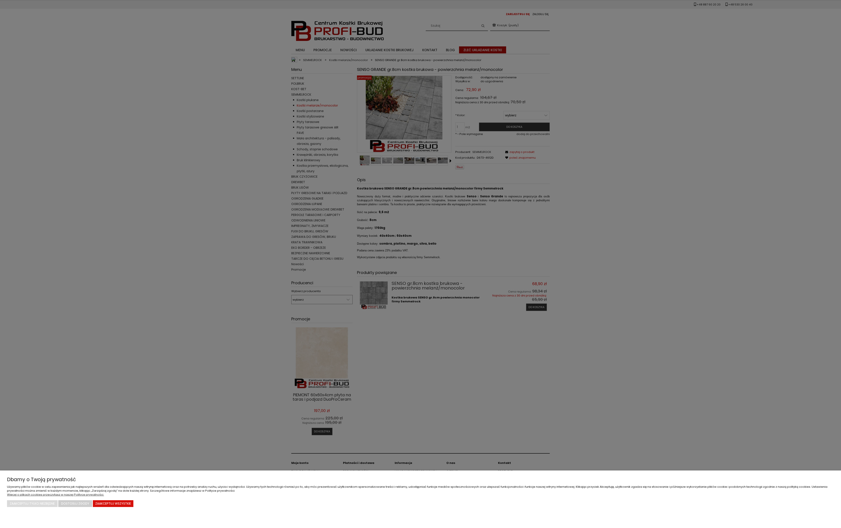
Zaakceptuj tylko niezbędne (32, 503)
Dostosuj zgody (75, 503)
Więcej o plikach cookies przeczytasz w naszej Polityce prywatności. (55, 495)
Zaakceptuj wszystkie (113, 503)
